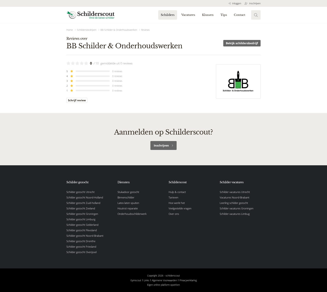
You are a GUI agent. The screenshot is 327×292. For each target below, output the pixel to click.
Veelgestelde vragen (180, 208)
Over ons (174, 213)
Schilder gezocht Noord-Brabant (84, 235)
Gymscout (135, 280)
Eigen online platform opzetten (163, 284)
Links (146, 280)
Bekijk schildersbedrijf (242, 43)
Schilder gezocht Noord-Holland (84, 197)
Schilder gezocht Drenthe (80, 241)
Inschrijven (254, 3)
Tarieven (173, 197)
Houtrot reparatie (128, 208)
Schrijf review (77, 100)
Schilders (168, 15)
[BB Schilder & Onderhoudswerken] (238, 81)
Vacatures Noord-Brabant (234, 197)
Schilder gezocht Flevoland (81, 230)
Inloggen (236, 3)
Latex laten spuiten (128, 203)
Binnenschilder (126, 197)
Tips (223, 15)
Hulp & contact (177, 192)
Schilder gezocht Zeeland (80, 208)
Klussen (208, 15)
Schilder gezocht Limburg (80, 219)
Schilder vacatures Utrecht (235, 192)
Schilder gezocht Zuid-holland (83, 203)
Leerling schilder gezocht (234, 203)
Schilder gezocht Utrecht (80, 192)
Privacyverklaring (188, 280)
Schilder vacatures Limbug (235, 213)
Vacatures (188, 15)
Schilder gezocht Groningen (82, 213)
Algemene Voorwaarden (164, 280)
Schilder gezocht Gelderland (82, 224)
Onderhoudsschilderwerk (132, 213)
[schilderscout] (90, 15)
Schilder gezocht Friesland (81, 246)
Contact (239, 15)
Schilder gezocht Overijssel (81, 252)
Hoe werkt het (177, 203)
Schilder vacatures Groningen (236, 208)
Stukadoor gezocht (128, 192)
